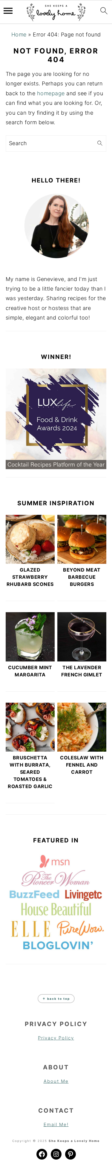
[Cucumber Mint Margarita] (30, 636)
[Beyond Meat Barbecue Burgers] (81, 539)
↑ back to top (56, 998)
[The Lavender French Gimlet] (81, 636)
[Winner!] (56, 419)
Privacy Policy (56, 1038)
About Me (56, 1081)
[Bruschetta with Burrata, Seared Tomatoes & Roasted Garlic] (30, 727)
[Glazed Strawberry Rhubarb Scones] (30, 539)
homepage (51, 93)
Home (19, 34)
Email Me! (56, 1124)
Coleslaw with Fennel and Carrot (82, 765)
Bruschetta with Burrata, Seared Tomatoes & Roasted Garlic (30, 772)
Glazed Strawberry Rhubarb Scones (30, 577)
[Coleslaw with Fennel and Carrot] (81, 727)
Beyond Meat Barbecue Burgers (82, 577)
